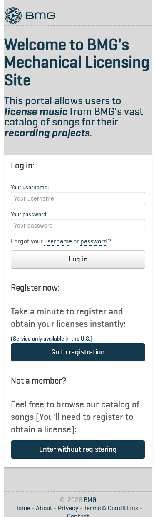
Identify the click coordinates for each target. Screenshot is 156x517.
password (93, 241)
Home (22, 508)
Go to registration (78, 352)
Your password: (29, 215)
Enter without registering (78, 449)
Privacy (68, 508)
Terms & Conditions (111, 508)
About (44, 508)
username (58, 241)
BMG (90, 500)
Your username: (30, 188)
